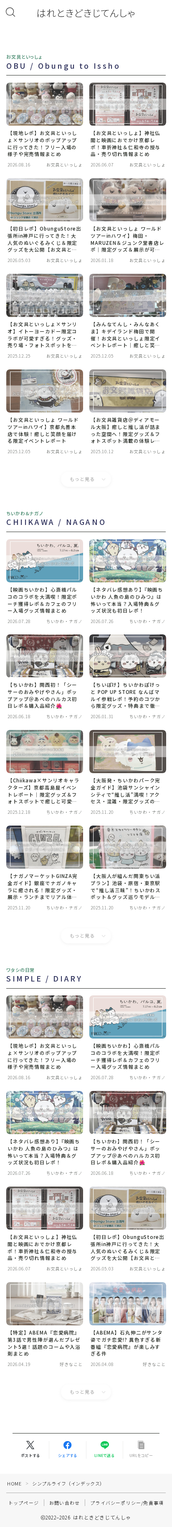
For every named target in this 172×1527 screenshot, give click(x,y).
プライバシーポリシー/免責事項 (127, 1502)
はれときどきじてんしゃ (86, 13)
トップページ (23, 1502)
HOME (14, 1483)
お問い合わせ (64, 1502)
